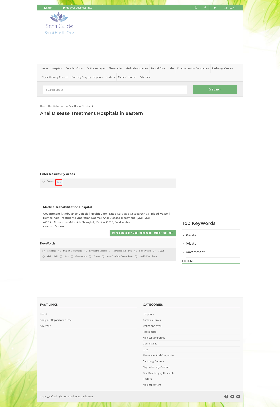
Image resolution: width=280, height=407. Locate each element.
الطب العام (143, 218)
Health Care (99, 213)
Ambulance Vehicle (75, 213)
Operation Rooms (89, 218)
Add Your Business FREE (78, 7)
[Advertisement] (161, 37)
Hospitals (53, 106)
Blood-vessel (160, 213)
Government (51, 213)
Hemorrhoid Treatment (58, 218)
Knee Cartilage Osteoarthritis (129, 213)
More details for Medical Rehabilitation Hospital (141, 232)
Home (45, 68)
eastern (63, 106)
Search (216, 89)
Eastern (47, 226)
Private (191, 235)
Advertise (145, 77)
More (154, 256)
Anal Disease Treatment (81, 106)
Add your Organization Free (56, 320)
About (43, 314)
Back (59, 182)
